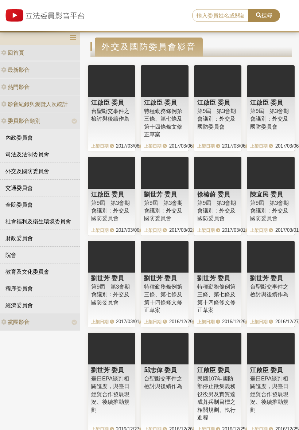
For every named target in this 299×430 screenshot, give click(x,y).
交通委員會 (19, 188)
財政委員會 (19, 238)
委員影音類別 (24, 121)
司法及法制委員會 (27, 154)
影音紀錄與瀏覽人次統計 (38, 104)
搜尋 (266, 15)
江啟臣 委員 (107, 102)
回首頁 (16, 53)
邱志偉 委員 (160, 370)
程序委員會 (19, 288)
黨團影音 (19, 322)
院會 (10, 255)
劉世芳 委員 (160, 194)
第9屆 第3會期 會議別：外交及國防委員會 (216, 119)
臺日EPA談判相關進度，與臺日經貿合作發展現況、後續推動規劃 (110, 394)
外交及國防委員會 (27, 171)
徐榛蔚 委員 (213, 194)
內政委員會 (19, 137)
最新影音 (19, 70)
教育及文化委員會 (27, 272)
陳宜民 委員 (266, 194)
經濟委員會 (19, 305)
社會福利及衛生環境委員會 (38, 221)
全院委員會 (19, 205)
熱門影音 (19, 87)
